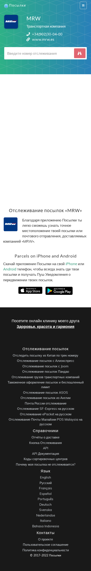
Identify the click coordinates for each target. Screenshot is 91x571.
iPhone (71, 263)
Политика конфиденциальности (45, 550)
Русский (46, 483)
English (45, 478)
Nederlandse (45, 515)
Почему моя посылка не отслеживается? (45, 464)
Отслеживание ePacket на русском (45, 414)
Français (45, 488)
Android (9, 269)
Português (45, 499)
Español (46, 494)
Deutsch (45, 504)
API (45, 448)
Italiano (45, 521)
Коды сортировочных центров (46, 459)
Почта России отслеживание (45, 403)
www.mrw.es (43, 39)
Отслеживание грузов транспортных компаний (45, 377)
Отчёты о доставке (45, 437)
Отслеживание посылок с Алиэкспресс (45, 361)
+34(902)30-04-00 (47, 34)
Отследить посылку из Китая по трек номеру (45, 355)
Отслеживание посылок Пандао (45, 372)
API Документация (45, 454)
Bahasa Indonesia (45, 526)
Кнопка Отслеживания (45, 443)
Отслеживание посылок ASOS (45, 392)
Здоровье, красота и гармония (45, 326)
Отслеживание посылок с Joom (45, 366)
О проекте (45, 539)
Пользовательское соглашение (45, 545)
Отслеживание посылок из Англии (45, 398)
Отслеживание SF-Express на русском (45, 409)
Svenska (45, 510)
